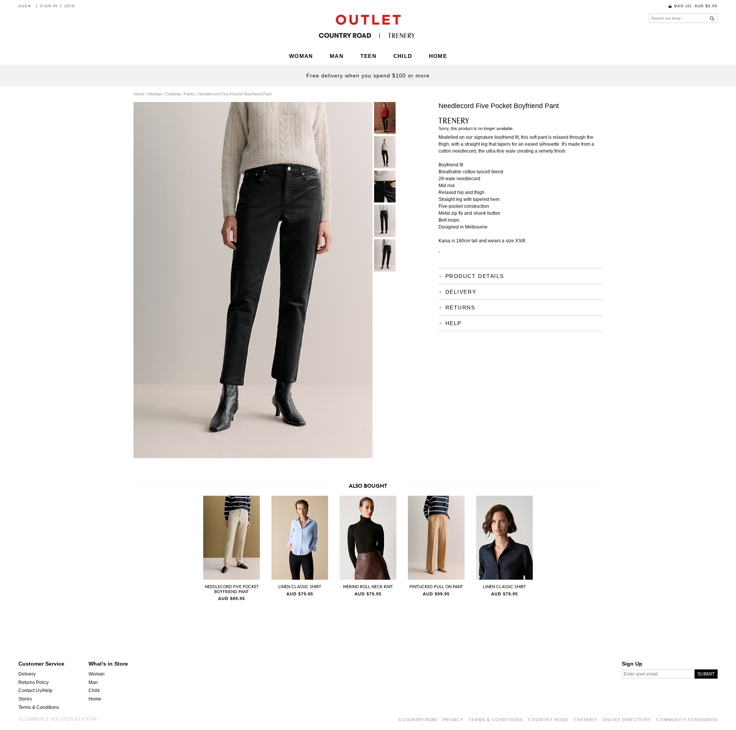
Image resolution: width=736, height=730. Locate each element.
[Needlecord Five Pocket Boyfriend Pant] (231, 538)
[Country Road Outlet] (368, 26)
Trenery (584, 719)
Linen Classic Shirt (299, 586)
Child (94, 690)
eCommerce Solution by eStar (57, 719)
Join (69, 6)
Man (93, 682)
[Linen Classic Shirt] (299, 538)
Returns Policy (33, 682)
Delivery (27, 674)
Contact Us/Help (35, 690)
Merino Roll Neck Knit (368, 586)
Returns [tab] (460, 307)
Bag (696, 6)
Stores (25, 699)
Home (95, 699)
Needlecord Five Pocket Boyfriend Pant (232, 589)
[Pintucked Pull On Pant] (436, 538)
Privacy (452, 719)
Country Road (548, 719)
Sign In (49, 6)
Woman (97, 674)
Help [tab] (453, 323)
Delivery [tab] (460, 292)
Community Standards (687, 719)
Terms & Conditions (38, 707)
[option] (231, 549)
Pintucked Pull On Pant (436, 586)
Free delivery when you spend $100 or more (367, 75)
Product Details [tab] (474, 276)
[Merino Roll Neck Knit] (368, 538)
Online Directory (626, 719)
